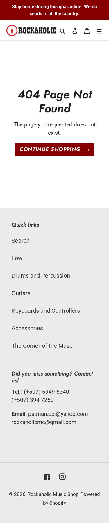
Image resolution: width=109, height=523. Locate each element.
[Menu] (99, 30)
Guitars (21, 293)
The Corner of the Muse (42, 345)
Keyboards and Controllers (46, 310)
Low (17, 258)
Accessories (27, 328)
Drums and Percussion (41, 275)
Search (21, 240)
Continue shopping (50, 149)
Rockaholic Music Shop (53, 494)
